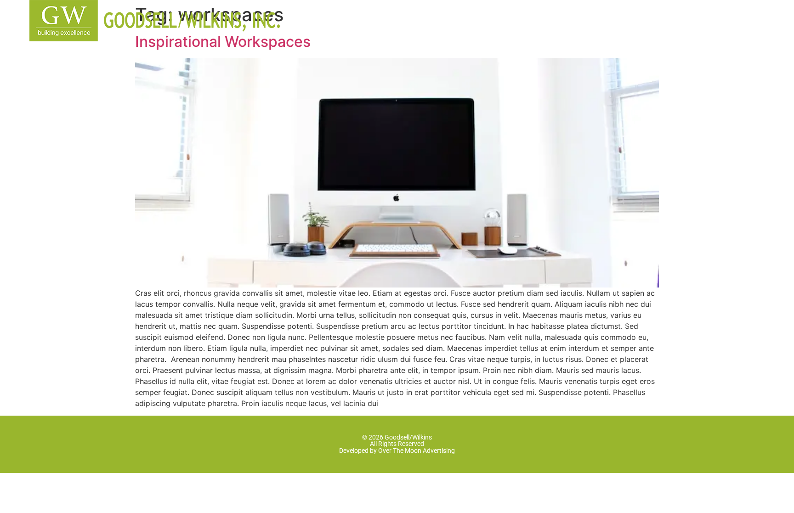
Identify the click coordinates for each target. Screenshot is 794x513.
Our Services (510, 20)
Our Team (435, 20)
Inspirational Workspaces (223, 42)
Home (376, 20)
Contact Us (673, 20)
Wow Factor (593, 20)
